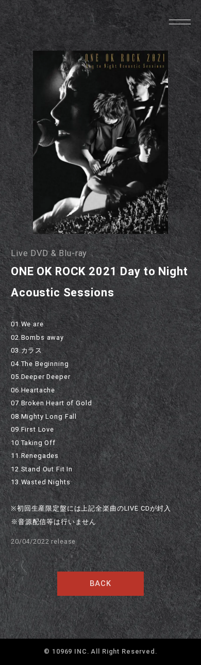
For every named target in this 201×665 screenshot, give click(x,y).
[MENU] (179, 22)
